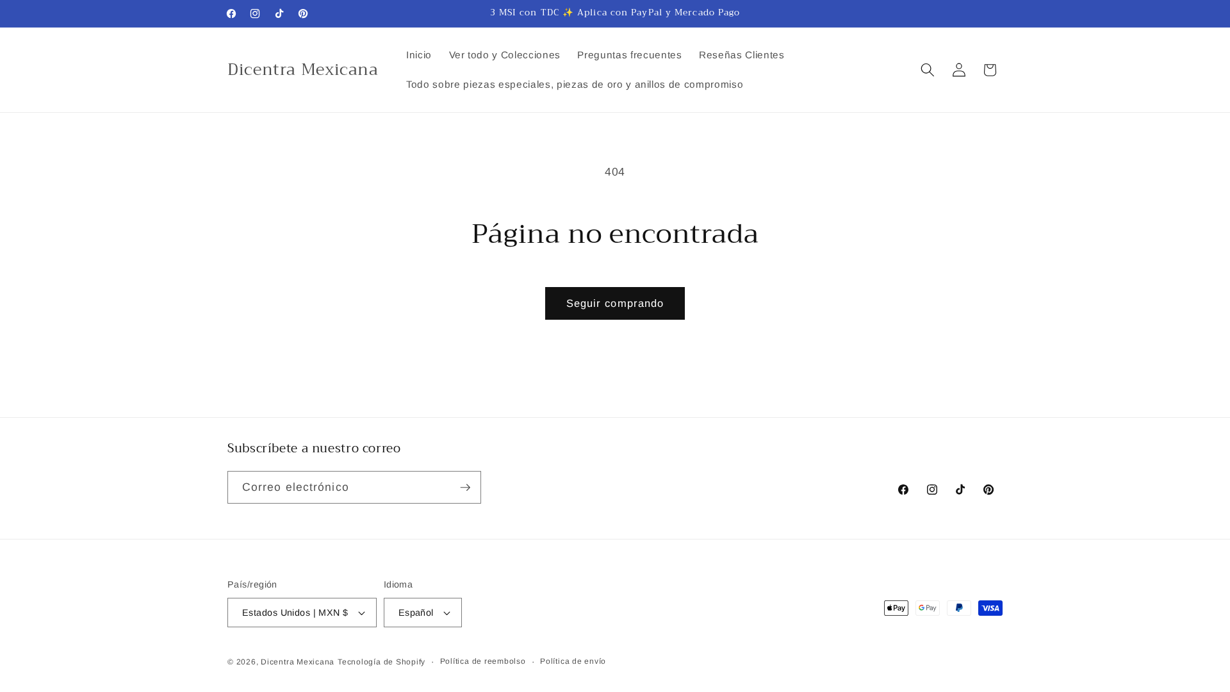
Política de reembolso (483, 661)
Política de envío (573, 661)
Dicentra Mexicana (297, 661)
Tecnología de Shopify (381, 661)
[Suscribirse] (465, 487)
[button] (927, 69)
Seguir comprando (615, 303)
